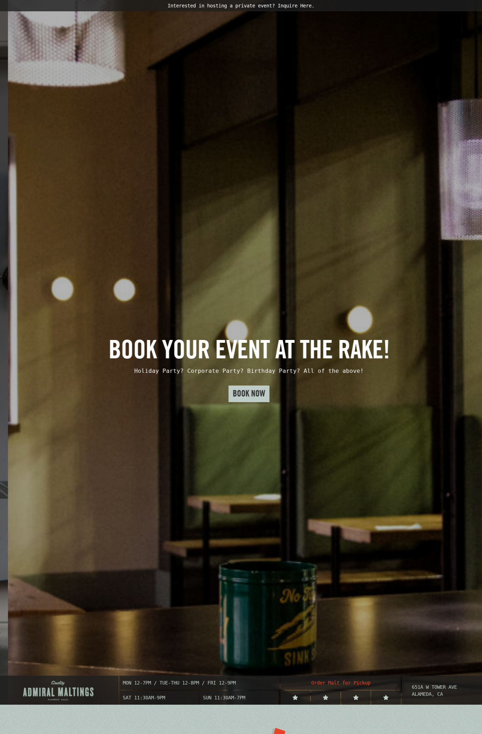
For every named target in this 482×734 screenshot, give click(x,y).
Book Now (241, 393)
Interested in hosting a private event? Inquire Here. (241, 5)
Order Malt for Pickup (340, 683)
